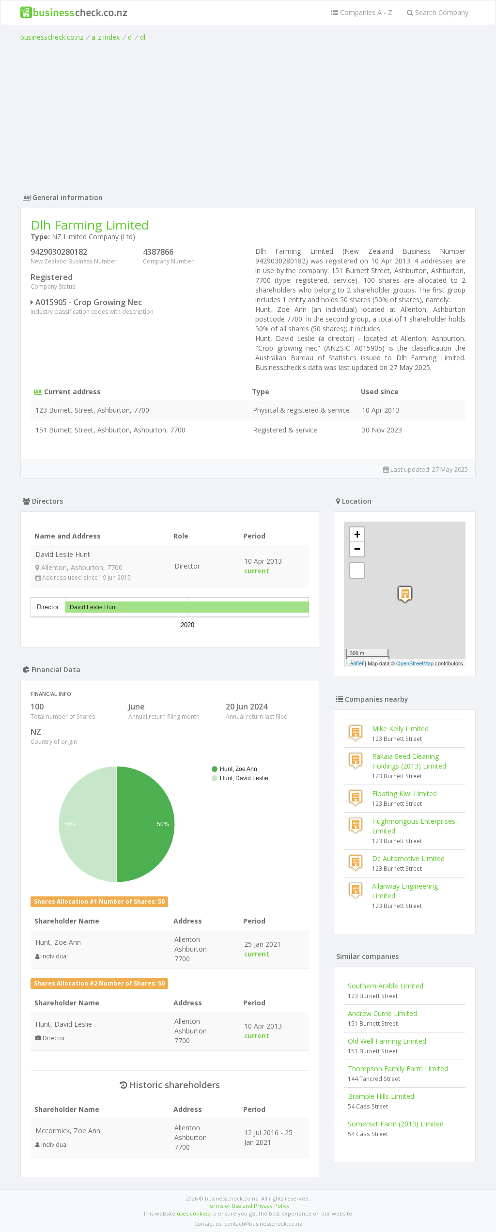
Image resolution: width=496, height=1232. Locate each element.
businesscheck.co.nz (51, 37)
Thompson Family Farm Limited (398, 1068)
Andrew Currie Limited (382, 1013)
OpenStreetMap (415, 663)
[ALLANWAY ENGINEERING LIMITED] (405, 594)
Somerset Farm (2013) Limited (396, 1123)
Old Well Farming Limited (387, 1041)
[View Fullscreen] (357, 570)
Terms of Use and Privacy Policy (248, 1205)
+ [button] (357, 534)
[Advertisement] (248, 115)
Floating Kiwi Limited (404, 793)
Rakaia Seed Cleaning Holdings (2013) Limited (409, 761)
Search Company (440, 12)
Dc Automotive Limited (408, 858)
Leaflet (355, 663)
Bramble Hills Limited (381, 1096)
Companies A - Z (365, 12)
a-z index (106, 37)
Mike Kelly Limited (400, 728)
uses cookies (193, 1213)
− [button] (357, 549)
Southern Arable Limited (385, 985)
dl (142, 37)
